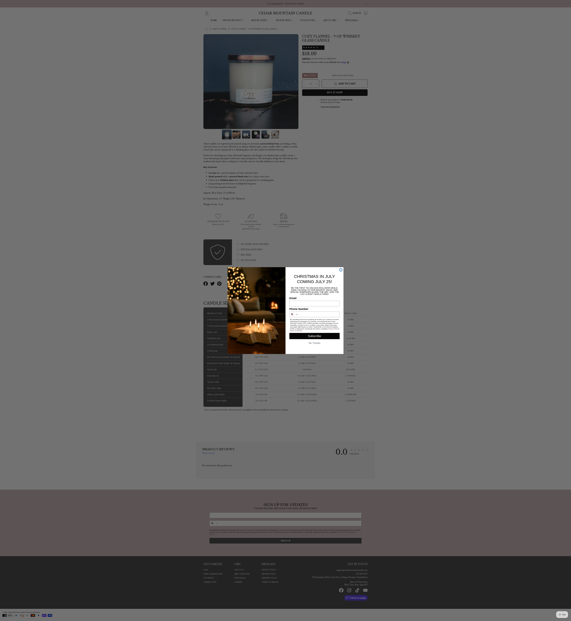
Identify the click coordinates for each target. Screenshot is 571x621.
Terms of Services (296, 330)
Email (293, 298)
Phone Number (298, 309)
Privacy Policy (333, 329)
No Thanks (314, 343)
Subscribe (314, 336)
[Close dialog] (340, 269)
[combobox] (294, 314)
